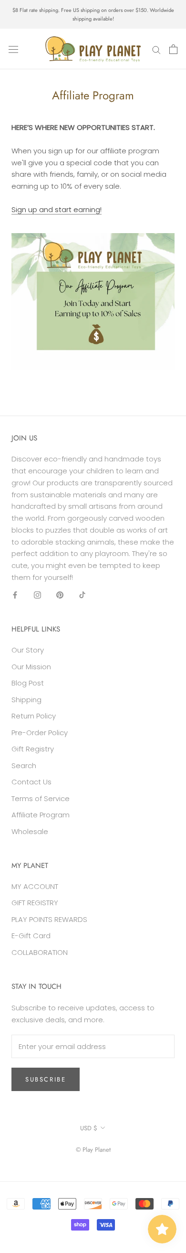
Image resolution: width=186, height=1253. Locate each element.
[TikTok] (82, 595)
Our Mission (31, 667)
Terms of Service (40, 798)
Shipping (26, 700)
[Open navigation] (13, 49)
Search (23, 765)
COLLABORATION (39, 952)
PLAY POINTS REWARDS (49, 919)
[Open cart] (173, 49)
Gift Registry (32, 749)
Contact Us (31, 782)
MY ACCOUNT (34, 886)
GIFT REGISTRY (34, 903)
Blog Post (27, 683)
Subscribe (45, 1079)
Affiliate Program (40, 815)
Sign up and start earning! (56, 209)
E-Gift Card (31, 936)
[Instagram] (37, 595)
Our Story (27, 650)
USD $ (88, 1128)
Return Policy (33, 716)
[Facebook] (15, 595)
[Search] (156, 49)
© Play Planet (93, 1149)
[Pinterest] (59, 595)
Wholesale (29, 831)
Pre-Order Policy (39, 733)
